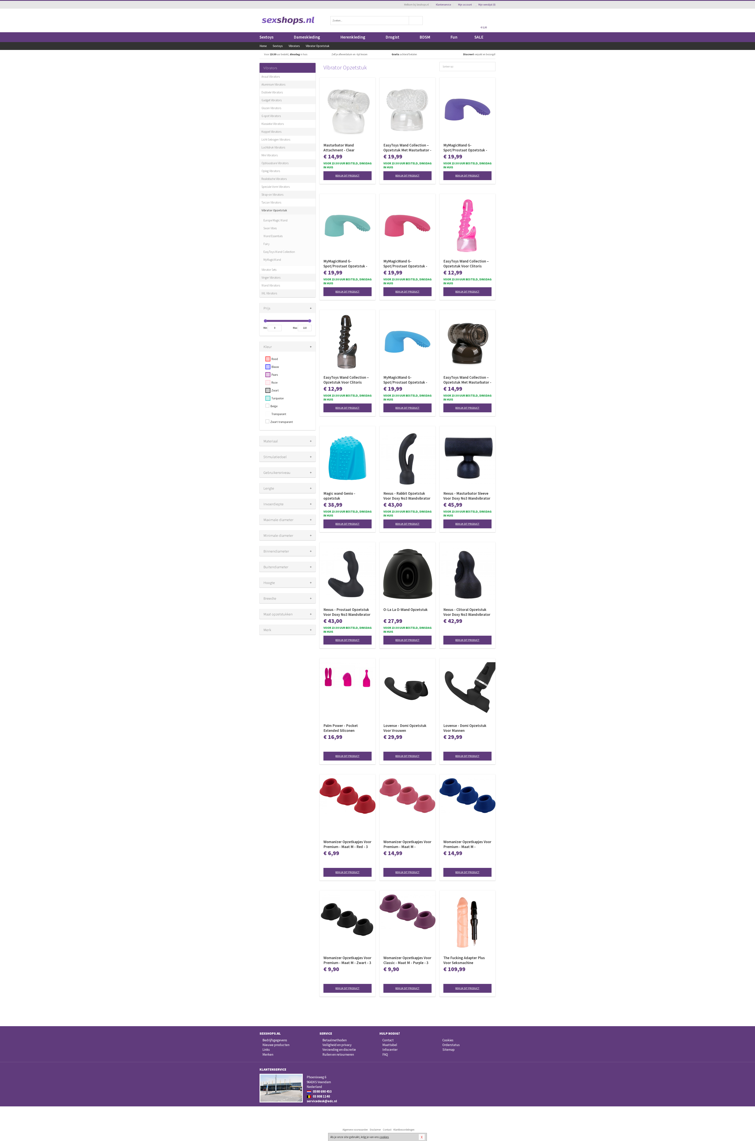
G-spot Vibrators (271, 116)
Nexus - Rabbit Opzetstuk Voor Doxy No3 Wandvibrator (406, 496)
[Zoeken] (416, 20)
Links (266, 1049)
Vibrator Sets (268, 270)
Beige (274, 406)
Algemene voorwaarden (355, 1129)
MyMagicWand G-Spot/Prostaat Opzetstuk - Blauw (405, 380)
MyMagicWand (272, 260)
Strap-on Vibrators (272, 194)
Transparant (278, 414)
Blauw (275, 367)
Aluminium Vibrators (273, 84)
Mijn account (465, 4)
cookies (384, 1137)
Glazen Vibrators (271, 108)
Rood (274, 359)
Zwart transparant (281, 422)
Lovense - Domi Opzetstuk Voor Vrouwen (404, 728)
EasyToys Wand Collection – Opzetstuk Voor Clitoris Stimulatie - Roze (466, 264)
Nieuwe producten (275, 1045)
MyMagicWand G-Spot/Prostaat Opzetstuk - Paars (465, 148)
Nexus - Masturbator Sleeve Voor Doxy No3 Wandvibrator (466, 496)
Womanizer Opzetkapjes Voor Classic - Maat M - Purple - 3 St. (407, 960)
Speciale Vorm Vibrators (275, 187)
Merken (267, 1054)
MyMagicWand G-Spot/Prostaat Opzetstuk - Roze (405, 264)
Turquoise (277, 398)
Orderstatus (451, 1045)
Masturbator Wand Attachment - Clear (338, 147)
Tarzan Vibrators (271, 202)
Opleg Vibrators (270, 171)
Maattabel (389, 1045)
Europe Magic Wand (275, 220)
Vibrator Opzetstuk (274, 210)
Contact (388, 1040)
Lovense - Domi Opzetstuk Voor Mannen (464, 728)
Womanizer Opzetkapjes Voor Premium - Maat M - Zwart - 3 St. (347, 960)
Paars (274, 375)
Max (295, 328)
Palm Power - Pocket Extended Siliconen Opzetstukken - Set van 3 (343, 728)
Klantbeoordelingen (403, 1129)
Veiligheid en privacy (337, 1045)
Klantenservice (443, 4)
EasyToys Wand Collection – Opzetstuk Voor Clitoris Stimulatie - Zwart (346, 380)
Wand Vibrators (270, 285)
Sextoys (266, 37)
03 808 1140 (321, 1096)
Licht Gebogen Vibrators (275, 139)
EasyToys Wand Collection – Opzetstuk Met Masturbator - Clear (407, 148)
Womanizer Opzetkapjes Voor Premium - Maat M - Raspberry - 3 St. (407, 844)
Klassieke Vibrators (272, 124)
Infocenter (390, 1049)
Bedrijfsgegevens (274, 1040)
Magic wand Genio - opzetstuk (339, 496)
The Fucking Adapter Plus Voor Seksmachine (464, 960)
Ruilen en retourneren (338, 1054)
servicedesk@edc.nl (322, 1101)
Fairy (266, 244)
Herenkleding (352, 37)
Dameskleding (307, 37)
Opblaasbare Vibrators (274, 163)
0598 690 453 (322, 1091)
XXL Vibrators (269, 293)
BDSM (425, 37)
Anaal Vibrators (270, 76)
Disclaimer (375, 1129)
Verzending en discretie (339, 1049)
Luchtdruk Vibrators (273, 147)
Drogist (392, 37)
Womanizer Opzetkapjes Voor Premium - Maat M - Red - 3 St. (347, 844)
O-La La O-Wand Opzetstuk (405, 609)
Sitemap (448, 1049)
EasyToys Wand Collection (279, 252)
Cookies (447, 1040)
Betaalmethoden (334, 1040)
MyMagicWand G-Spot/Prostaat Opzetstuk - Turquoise (345, 264)
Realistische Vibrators (274, 179)
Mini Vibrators (269, 155)
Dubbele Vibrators (272, 92)
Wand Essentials (273, 236)
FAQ (385, 1054)
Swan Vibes (270, 228)
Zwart (275, 390)
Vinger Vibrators (270, 277)
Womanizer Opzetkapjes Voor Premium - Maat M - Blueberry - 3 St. (467, 844)
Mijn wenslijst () (486, 4)
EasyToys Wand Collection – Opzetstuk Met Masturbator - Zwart (467, 380)
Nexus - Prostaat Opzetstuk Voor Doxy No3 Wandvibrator (346, 612)
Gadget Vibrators (271, 100)
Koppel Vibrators (271, 132)
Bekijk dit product (347, 175)
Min (265, 328)
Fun (453, 37)
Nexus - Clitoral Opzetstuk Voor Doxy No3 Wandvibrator (466, 612)
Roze (274, 382)
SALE (478, 37)
